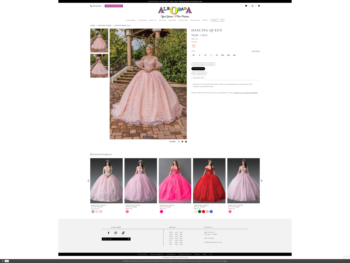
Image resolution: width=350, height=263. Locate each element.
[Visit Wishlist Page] (246, 6)
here (225, 261)
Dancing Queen (105, 25)
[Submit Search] (222, 20)
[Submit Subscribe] (128, 239)
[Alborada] (175, 13)
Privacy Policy (143, 254)
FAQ (210, 254)
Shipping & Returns (184, 254)
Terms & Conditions (157, 254)
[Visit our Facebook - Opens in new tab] (108, 233)
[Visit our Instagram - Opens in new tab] (115, 233)
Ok (7, 261)
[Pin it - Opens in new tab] (182, 142)
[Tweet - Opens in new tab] (179, 142)
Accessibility (171, 254)
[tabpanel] (99, 41)
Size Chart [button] (256, 51)
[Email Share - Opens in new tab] (186, 142)
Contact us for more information (245, 93)
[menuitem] (96, 6)
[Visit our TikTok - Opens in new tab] (123, 233)
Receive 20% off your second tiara (190, 1)
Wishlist (197, 254)
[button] (252, 6)
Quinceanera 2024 (122, 25)
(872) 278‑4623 (209, 238)
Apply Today (174, 1)
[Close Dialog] (2, 261)
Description (198, 78)
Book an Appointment (199, 73)
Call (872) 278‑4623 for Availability (203, 64)
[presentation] (106, 180)
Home (92, 25)
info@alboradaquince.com (213, 242)
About (205, 254)
